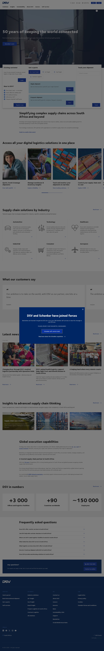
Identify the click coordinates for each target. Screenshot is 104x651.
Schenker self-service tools (52, 331)
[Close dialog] (83, 309)
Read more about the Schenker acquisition (51, 336)
